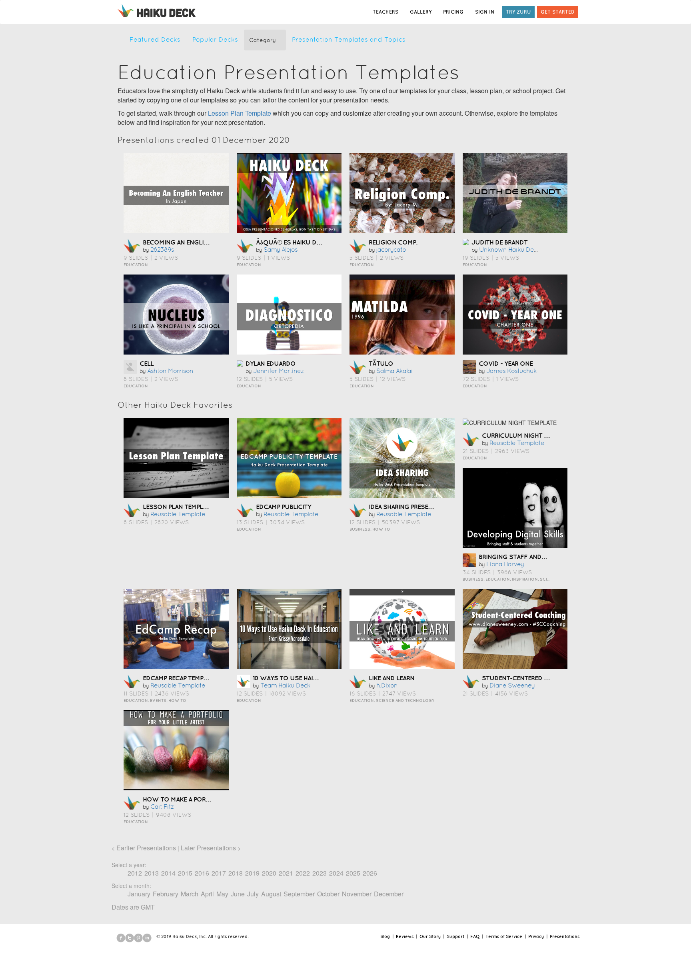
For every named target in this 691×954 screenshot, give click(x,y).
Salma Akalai (394, 371)
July (253, 893)
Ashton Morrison (170, 371)
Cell (147, 363)
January (139, 893)
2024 (336, 873)
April (207, 893)
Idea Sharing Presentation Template (427, 506)
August (271, 893)
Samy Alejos (281, 249)
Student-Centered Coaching (529, 677)
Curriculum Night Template (527, 435)
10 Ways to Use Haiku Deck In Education (318, 677)
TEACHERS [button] (385, 11)
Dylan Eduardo (271, 363)
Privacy (536, 936)
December (388, 893)
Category (262, 40)
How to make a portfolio (185, 799)
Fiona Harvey (505, 564)
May (222, 893)
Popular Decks (215, 39)
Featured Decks (155, 39)
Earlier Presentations (146, 847)
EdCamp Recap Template (180, 677)
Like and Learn (391, 677)
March (189, 893)
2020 (269, 873)
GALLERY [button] (420, 11)
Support (455, 936)
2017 (219, 873)
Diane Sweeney (512, 685)
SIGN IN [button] (484, 11)
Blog (385, 936)
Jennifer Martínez (278, 371)
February (165, 893)
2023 (319, 873)
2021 (286, 873)
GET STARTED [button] (558, 11)
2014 (168, 873)
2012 (135, 873)
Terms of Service (503, 936)
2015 (185, 873)
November (356, 893)
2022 (303, 873)
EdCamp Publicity (283, 506)
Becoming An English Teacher (191, 242)
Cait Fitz (162, 806)
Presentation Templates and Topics (348, 39)
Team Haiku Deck (285, 685)
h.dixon (386, 685)
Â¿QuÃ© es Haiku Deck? (293, 242)
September (299, 893)
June (238, 893)
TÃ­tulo (381, 363)
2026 (370, 873)
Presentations (564, 936)
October (328, 893)
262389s (162, 249)
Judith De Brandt (499, 242)
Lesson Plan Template (239, 113)
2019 (252, 873)
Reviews (404, 936)
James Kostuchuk (511, 371)
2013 (151, 873)
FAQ (474, 936)
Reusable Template (177, 514)
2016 (202, 873)
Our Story (430, 936)
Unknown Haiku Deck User (517, 249)
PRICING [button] (453, 11)
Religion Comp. (393, 242)
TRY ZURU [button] (518, 11)
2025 (353, 873)
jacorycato (391, 249)
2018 (235, 873)
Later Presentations (208, 847)
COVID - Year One (506, 363)
